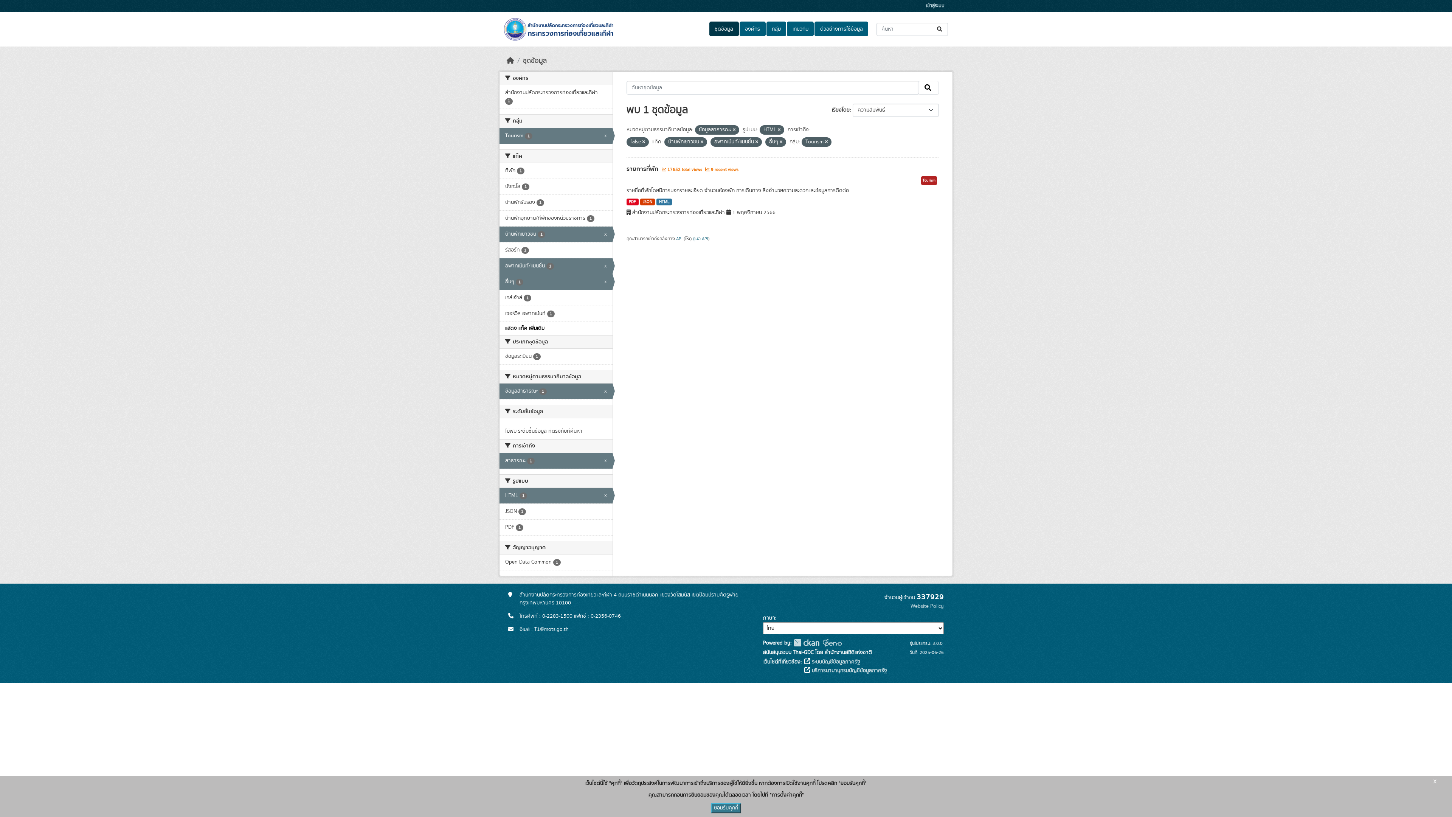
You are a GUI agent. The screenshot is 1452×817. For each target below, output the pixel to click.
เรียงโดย (841, 110)
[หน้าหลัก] (510, 61)
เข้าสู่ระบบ (935, 5)
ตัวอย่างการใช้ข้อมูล (841, 29)
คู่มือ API (700, 238)
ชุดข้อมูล (724, 29)
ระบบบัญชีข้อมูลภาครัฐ (835, 662)
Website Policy (927, 606)
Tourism (929, 180)
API (679, 238)
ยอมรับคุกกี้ (726, 808)
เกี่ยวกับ (800, 29)
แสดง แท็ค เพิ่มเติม (524, 328)
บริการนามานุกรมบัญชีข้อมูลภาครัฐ (848, 670)
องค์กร (752, 29)
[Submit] (940, 29)
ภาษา (769, 618)
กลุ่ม (776, 29)
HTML (664, 202)
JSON (647, 202)
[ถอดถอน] (734, 130)
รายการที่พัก (643, 169)
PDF (632, 202)
